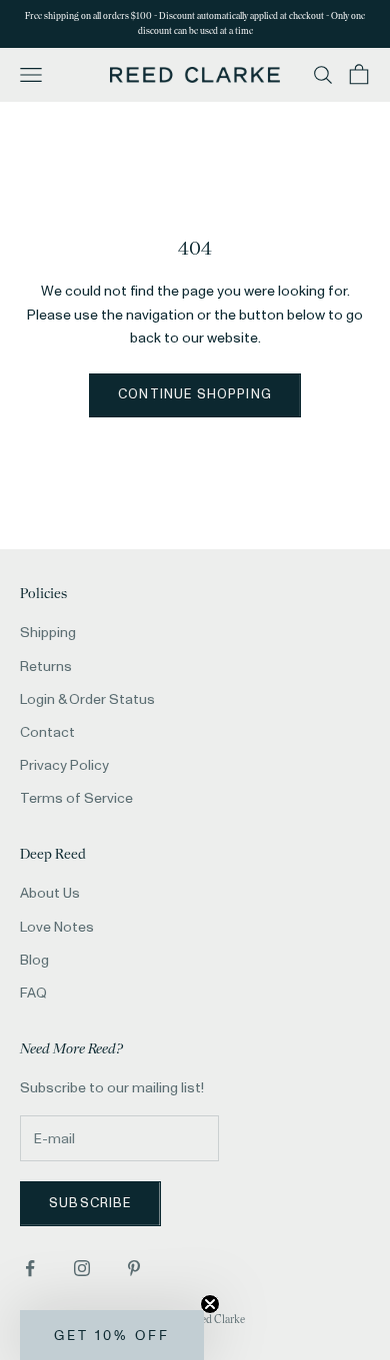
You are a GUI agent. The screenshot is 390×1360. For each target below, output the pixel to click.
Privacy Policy (64, 765)
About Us (50, 893)
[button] (112, 1335)
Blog (34, 960)
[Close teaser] (210, 1304)
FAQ (33, 993)
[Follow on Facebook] (30, 1268)
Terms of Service (76, 798)
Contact (47, 732)
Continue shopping (195, 394)
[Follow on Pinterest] (134, 1268)
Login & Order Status (87, 699)
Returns (46, 666)
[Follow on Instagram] (82, 1268)
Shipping (48, 632)
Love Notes (57, 927)
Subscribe (90, 1203)
